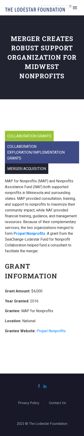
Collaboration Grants (29, 136)
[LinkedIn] (45, 386)
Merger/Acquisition (26, 168)
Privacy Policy (28, 403)
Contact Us (57, 403)
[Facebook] (39, 386)
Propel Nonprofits (29, 233)
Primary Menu (75, 7)
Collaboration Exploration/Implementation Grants (36, 152)
